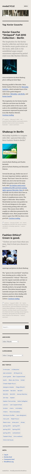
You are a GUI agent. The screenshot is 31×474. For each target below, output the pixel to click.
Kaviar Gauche (7, 96)
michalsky (11, 226)
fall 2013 (12, 394)
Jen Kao (5, 397)
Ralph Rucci (15, 419)
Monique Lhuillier (9, 415)
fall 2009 (6, 390)
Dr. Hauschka (22, 304)
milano (5, 412)
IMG (16, 224)
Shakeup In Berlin (13, 131)
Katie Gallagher (23, 401)
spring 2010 (12, 313)
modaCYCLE (8, 6)
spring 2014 (7, 433)
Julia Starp (19, 308)
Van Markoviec (15, 315)
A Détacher (15, 369)
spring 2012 (6, 429)
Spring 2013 (16, 429)
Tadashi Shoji (7, 436)
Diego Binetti (20, 387)
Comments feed (9, 459)
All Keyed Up (18, 373)
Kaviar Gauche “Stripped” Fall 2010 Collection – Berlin (14, 35)
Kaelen (12, 397)
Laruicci (5, 405)
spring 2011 (16, 426)
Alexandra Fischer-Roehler (9, 121)
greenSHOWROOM (16, 306)
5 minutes (6, 369)
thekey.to (8, 315)
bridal (22, 380)
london (5, 408)
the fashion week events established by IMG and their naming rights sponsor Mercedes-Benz (14, 188)
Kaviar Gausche (19, 123)
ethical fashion (6, 306)
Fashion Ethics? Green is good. (11, 236)
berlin (25, 121)
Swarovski (5, 124)
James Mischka (22, 394)
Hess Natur (25, 306)
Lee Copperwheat (16, 405)
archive (7, 119)
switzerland (16, 433)
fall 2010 (4, 123)
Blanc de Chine (14, 380)
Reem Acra (6, 422)
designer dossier (8, 387)
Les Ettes (10, 310)
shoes (23, 422)
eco (27, 304)
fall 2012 (5, 394)
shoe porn (15, 422)
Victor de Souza (8, 440)
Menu (26, 6)
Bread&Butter (6, 224)
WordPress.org (9, 462)
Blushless (5, 304)
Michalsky (13, 94)
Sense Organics (24, 312)
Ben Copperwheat (19, 376)
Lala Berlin (21, 94)
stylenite (17, 226)
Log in (6, 454)
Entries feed (8, 457)
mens (11, 408)
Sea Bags (16, 312)
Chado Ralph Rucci (9, 383)
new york (6, 419)
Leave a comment (14, 124)
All (21, 119)
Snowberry (5, 313)
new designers (21, 415)
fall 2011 (20, 390)
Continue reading (8, 115)
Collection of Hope (13, 304)
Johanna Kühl (11, 123)
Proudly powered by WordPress (18, 470)
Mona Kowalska (15, 412)
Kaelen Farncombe (9, 401)
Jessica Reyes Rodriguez (8, 308)
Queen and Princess (18, 310)
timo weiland (18, 436)
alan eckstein (7, 373)
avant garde (20, 121)
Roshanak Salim (9, 312)
